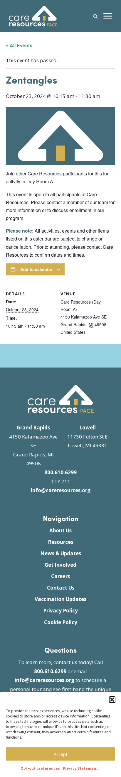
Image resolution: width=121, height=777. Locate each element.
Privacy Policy (60, 610)
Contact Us (60, 587)
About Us (60, 530)
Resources (60, 542)
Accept (61, 754)
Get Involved (60, 564)
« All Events (19, 45)
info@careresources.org (60, 490)
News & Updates (60, 553)
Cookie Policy (60, 622)
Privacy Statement (80, 768)
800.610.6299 (60, 472)
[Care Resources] (33, 15)
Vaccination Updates (60, 599)
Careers (60, 576)
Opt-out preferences (40, 768)
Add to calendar (36, 269)
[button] (112, 699)
